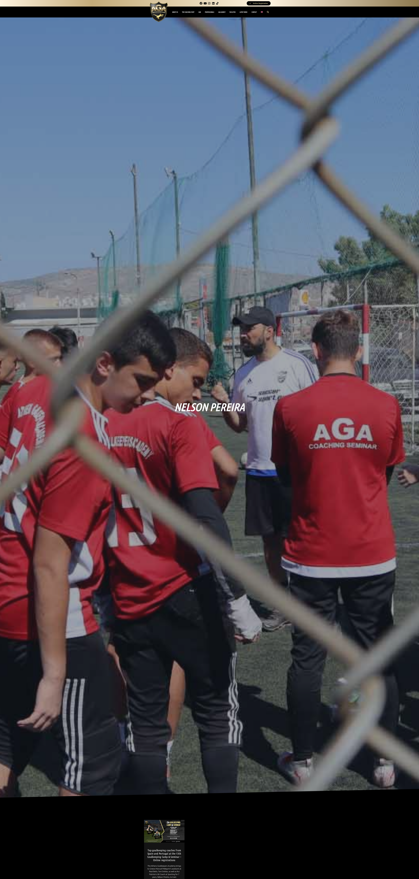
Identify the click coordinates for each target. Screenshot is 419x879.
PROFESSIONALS (209, 12)
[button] (268, 12)
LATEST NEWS (243, 12)
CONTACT (254, 12)
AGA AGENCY (221, 12)
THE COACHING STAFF (188, 12)
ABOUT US (175, 12)
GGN (199, 12)
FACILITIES (232, 12)
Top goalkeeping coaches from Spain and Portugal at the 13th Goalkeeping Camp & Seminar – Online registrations (164, 855)
